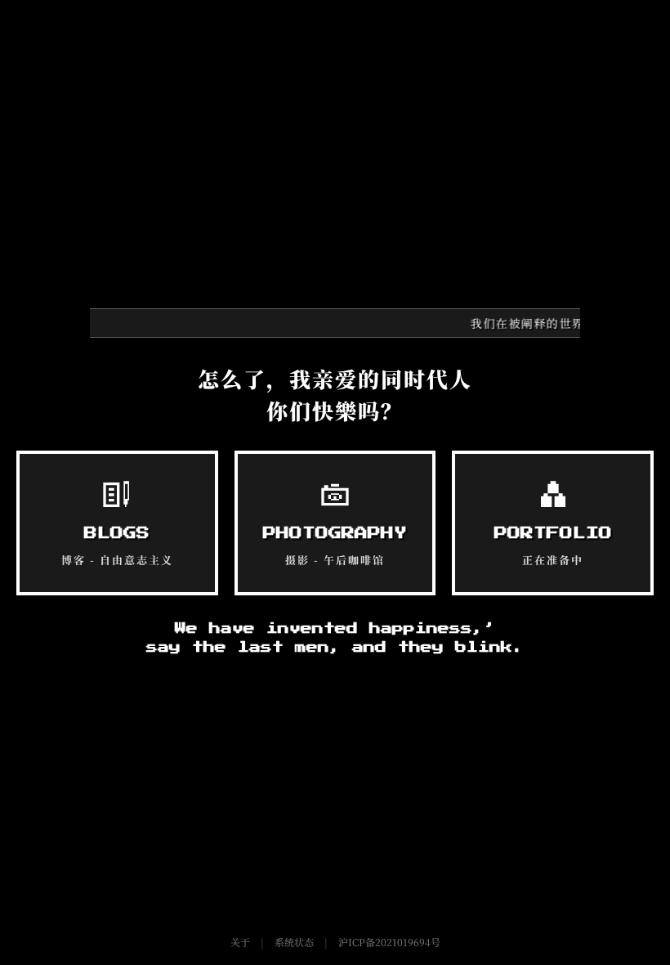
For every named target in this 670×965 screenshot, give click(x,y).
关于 (240, 942)
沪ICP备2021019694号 (389, 942)
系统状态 (294, 942)
